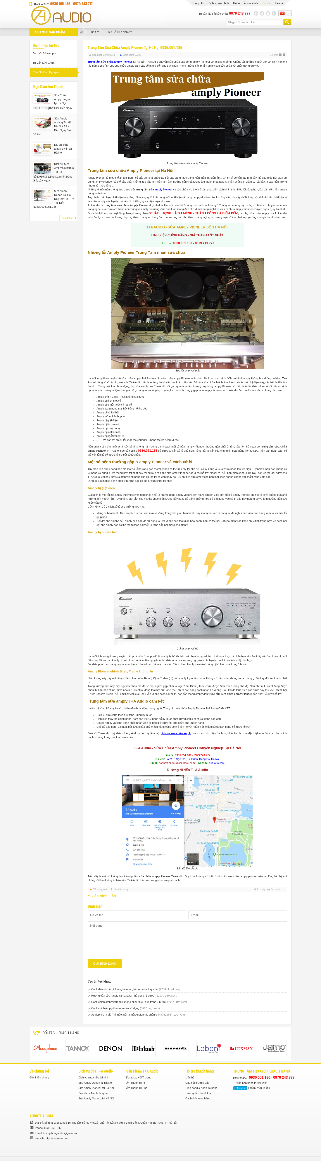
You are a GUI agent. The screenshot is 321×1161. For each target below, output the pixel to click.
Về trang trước (100, 889)
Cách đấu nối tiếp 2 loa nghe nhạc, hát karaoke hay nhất (135, 989)
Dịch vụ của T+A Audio (95, 1071)
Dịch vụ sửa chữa (219, 3)
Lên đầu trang (121, 889)
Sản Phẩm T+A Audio (142, 1071)
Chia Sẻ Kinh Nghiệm (119, 32)
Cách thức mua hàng (197, 1098)
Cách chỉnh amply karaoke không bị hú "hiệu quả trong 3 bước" (139, 1002)
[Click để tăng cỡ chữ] (284, 55)
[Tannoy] (78, 1048)
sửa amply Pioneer (161, 189)
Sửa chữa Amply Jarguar (93, 1093)
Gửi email (275, 889)
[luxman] (241, 1048)
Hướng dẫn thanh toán (198, 1093)
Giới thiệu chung (39, 1077)
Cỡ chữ (274, 55)
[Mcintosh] (143, 1048)
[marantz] (176, 1048)
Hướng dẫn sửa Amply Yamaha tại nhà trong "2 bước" (134, 995)
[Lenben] (209, 1048)
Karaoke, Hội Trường (138, 1077)
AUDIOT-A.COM (41, 1115)
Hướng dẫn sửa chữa (245, 3)
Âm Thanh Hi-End (136, 1088)
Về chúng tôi (39, 1071)
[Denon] (110, 1048)
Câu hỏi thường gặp (197, 1082)
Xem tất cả (67, 218)
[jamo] (274, 1048)
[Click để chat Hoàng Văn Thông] (240, 1088)
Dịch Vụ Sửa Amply (44, 53)
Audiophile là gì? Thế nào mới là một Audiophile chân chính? (138, 1014)
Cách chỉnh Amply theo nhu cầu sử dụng (125, 1008)
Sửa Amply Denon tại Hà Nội (95, 1082)
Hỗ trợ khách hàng (199, 1071)
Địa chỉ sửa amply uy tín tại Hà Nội (63, 148)
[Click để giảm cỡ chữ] (280, 55)
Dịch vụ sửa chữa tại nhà (93, 1077)
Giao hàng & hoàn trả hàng (201, 1088)
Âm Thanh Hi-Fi (135, 1082)
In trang (261, 889)
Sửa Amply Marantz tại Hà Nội (96, 1098)
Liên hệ (279, 3)
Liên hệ (189, 1077)
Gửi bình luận (104, 963)
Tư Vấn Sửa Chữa (44, 62)
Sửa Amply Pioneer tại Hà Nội (96, 1088)
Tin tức (266, 3)
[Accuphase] (45, 1048)
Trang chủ (198, 3)
